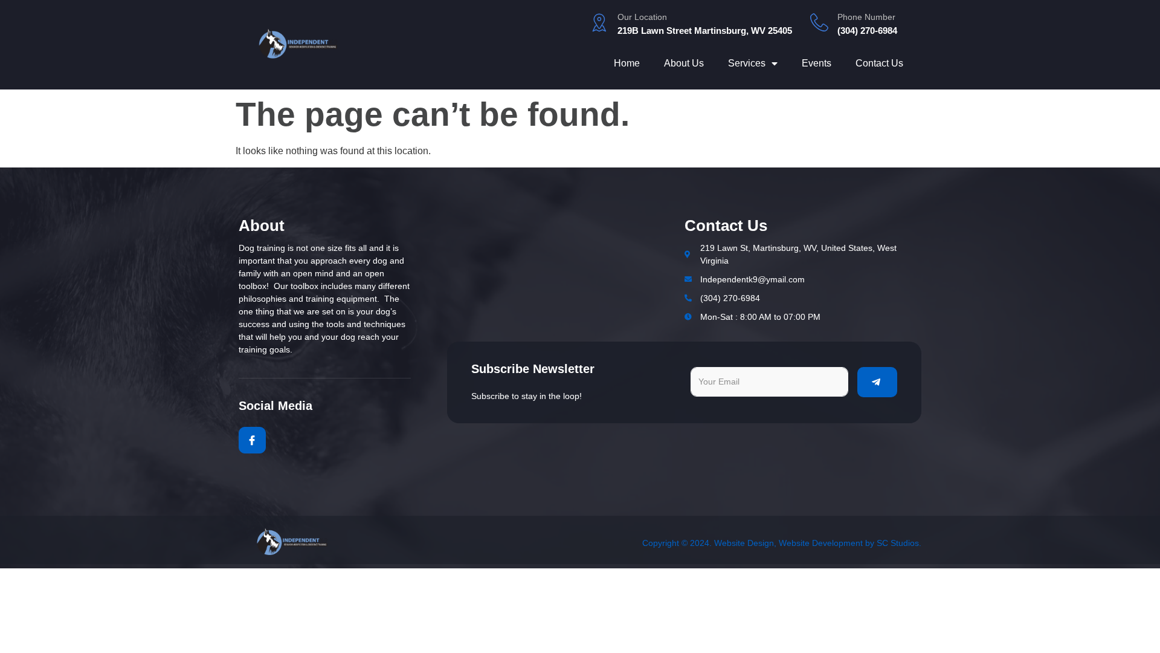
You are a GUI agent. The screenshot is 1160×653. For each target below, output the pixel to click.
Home (627, 63)
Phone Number (866, 17)
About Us (684, 63)
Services (746, 63)
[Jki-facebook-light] (252, 440)
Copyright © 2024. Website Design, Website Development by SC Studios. (781, 543)
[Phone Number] (819, 22)
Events (816, 63)
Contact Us (879, 63)
